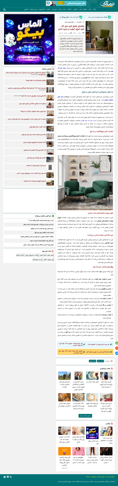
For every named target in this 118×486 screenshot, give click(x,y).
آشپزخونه (42, 9)
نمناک (94, 9)
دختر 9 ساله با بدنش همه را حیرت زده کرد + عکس (92, 460)
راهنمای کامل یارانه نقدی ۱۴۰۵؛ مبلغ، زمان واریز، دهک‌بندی (70, 352)
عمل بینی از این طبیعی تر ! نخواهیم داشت (98, 344)
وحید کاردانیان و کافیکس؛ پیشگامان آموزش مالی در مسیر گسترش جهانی (78, 386)
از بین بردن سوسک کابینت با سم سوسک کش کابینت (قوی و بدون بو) (106, 407)
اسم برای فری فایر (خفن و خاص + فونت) (64, 384)
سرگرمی (75, 9)
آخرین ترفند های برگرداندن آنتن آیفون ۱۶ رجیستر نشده (106, 384)
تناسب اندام (62, 9)
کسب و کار (100, 361)
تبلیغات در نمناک (91, 477)
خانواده (69, 9)
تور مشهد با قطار (48, 259)
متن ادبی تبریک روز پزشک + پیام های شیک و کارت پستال (38, 224)
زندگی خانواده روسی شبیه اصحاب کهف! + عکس (106, 460)
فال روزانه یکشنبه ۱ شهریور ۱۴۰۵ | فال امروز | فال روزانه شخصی (70, 344)
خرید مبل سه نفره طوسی (88, 120)
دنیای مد (54, 9)
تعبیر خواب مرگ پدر (93, 382)
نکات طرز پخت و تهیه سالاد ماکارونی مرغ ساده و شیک (78, 406)
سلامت (48, 9)
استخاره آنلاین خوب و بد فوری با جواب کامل (97, 352)
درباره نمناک (101, 477)
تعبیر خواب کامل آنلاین (46, 255)
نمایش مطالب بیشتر (85, 416)
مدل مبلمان (92, 361)
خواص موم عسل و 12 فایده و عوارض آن (64, 404)
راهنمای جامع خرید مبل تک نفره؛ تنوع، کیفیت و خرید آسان (71, 28)
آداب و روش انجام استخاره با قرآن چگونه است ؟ (40, 220)
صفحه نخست (110, 477)
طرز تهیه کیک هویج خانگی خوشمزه (92, 404)
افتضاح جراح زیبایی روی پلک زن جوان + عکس (78, 439)
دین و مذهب (33, 9)
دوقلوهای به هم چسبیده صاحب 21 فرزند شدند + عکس (78, 460)
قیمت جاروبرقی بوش (31, 255)
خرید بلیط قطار (37, 259)
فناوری (26, 9)
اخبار (89, 9)
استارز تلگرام (20, 255)
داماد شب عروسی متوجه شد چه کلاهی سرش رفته (64, 439)
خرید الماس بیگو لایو (93, 442)
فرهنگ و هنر (83, 9)
